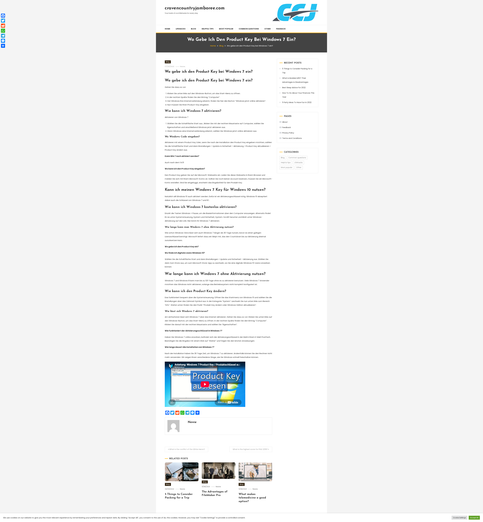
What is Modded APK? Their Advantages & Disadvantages (295, 80)
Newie (182, 66)
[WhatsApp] (3, 30)
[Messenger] (3, 40)
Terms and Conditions (292, 138)
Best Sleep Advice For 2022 (294, 87)
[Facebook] (3, 15)
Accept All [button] (474, 517)
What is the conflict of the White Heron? (187, 449)
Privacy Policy (288, 133)
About (285, 122)
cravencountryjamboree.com (195, 8)
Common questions (249, 29)
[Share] (3, 45)
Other (267, 29)
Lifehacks (180, 29)
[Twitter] (3, 20)
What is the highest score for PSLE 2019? (250, 449)
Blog (193, 29)
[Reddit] (3, 25)
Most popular (226, 29)
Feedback (281, 29)
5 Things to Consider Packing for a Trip (297, 70)
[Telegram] (3, 35)
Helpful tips (207, 29)
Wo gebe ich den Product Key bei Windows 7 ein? (209, 72)
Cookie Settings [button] (459, 517)
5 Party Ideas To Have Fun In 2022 (296, 102)
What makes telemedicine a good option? (252, 498)
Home (167, 29)
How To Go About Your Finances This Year (298, 95)
